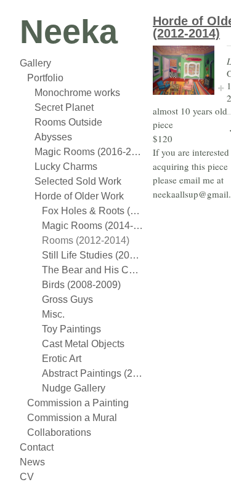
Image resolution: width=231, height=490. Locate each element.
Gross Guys (67, 299)
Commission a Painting (78, 403)
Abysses (53, 137)
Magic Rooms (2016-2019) (88, 152)
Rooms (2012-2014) (85, 240)
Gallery (35, 63)
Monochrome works (77, 92)
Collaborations (59, 432)
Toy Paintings (71, 329)
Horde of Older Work (79, 196)
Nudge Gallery (73, 388)
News (32, 462)
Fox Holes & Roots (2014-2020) (92, 211)
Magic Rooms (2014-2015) (92, 225)
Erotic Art (61, 358)
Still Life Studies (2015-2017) (92, 255)
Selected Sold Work (77, 181)
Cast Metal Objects (83, 344)
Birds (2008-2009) (81, 284)
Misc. (53, 314)
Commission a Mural (72, 417)
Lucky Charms (65, 166)
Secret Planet (64, 107)
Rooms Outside (68, 122)
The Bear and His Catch (92, 270)
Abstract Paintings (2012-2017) (92, 373)
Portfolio (45, 78)
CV (27, 477)
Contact (37, 447)
